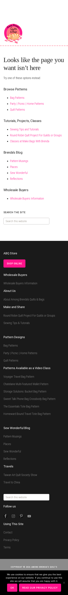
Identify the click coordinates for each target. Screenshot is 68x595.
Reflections (16, 178)
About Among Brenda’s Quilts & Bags (23, 299)
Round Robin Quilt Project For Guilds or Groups (36, 135)
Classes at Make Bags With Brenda (29, 141)
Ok (12, 587)
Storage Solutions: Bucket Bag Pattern (24, 391)
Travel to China (11, 482)
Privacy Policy (11, 540)
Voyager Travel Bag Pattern (18, 376)
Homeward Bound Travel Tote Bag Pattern (27, 414)
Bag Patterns (17, 97)
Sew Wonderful (19, 173)
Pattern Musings (19, 161)
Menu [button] (62, 28)
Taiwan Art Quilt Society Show (20, 475)
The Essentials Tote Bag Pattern (21, 406)
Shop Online (14, 263)
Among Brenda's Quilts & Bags (13, 34)
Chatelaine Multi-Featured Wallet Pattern (25, 384)
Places (14, 167)
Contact (7, 532)
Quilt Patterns (17, 109)
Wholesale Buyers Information (27, 198)
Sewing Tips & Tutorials (16, 323)
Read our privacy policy (40, 587)
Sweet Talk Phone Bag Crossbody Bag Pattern (29, 399)
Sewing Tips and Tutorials (24, 129)
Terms (7, 547)
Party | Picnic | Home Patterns (27, 103)
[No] (64, 582)
